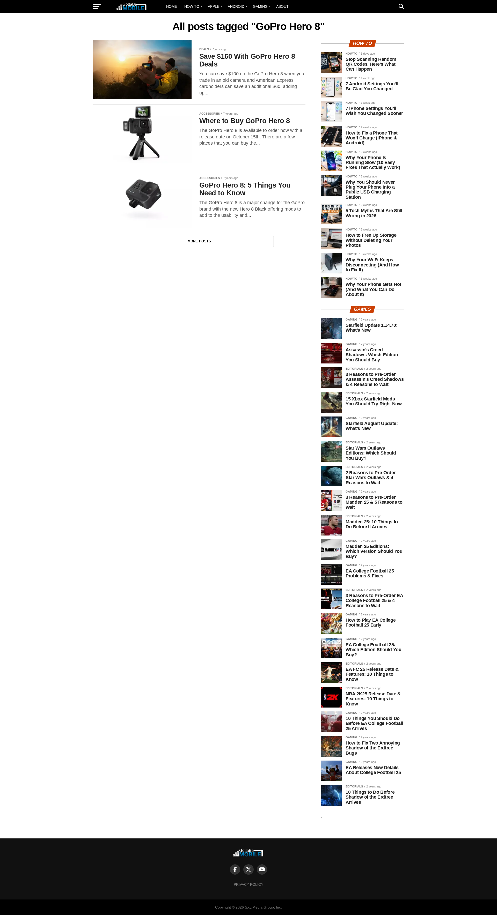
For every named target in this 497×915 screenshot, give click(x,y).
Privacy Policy (248, 884)
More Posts (199, 241)
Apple (213, 6)
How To (191, 6)
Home (171, 6)
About (282, 6)
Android (236, 6)
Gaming (260, 6)
